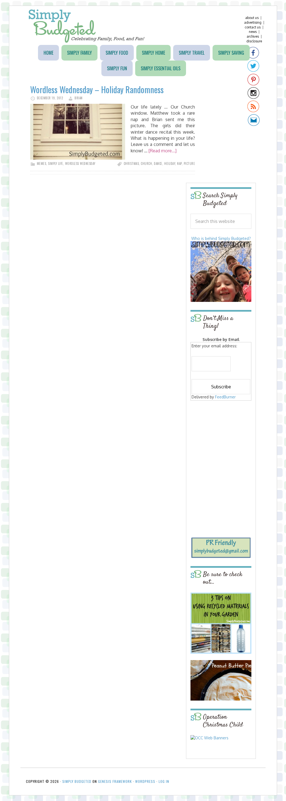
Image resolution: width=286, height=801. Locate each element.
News (253, 32)
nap (179, 163)
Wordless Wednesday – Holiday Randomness (97, 89)
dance (158, 163)
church (146, 163)
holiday (169, 163)
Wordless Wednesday (80, 163)
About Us (252, 18)
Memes (41, 163)
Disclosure (254, 41)
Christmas (131, 163)
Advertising (252, 22)
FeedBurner (225, 397)
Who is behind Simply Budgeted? (221, 238)
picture (189, 163)
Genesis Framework (115, 781)
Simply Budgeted (87, 26)
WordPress (145, 781)
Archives (253, 36)
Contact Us (253, 27)
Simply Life (55, 163)
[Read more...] (163, 150)
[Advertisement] (225, 442)
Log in (164, 781)
